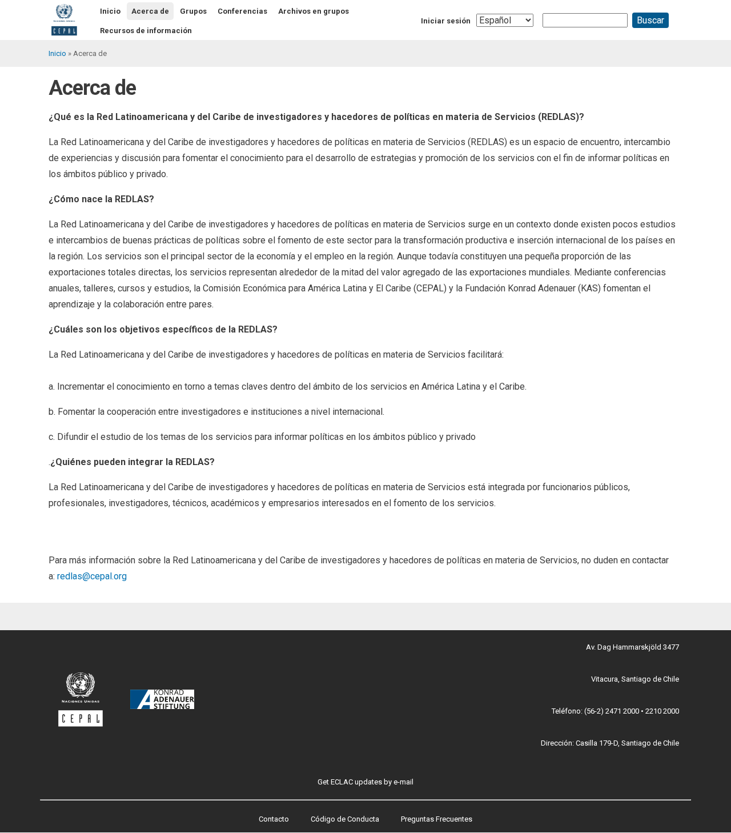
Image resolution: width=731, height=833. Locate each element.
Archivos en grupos (313, 11)
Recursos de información (146, 30)
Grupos (193, 11)
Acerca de (150, 11)
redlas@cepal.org (92, 576)
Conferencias (242, 11)
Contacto (274, 819)
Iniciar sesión (446, 21)
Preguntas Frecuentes (436, 819)
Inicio (110, 11)
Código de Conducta (345, 819)
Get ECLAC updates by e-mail (365, 782)
